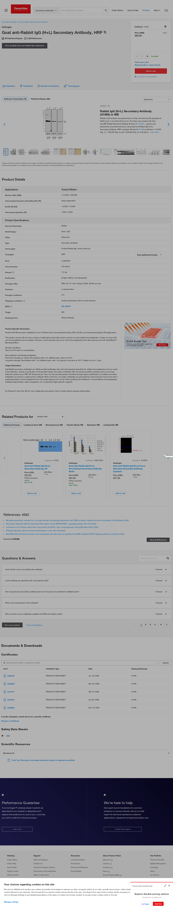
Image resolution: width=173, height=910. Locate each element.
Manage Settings (11, 902)
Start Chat (158, 904)
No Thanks (145, 904)
